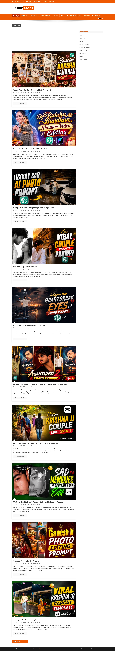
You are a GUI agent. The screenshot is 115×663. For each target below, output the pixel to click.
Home (17, 15)
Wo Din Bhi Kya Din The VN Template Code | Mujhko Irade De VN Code (38, 502)
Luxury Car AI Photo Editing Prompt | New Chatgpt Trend (33, 208)
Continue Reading (20, 103)
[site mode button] (99, 18)
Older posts (17, 641)
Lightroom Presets (71, 15)
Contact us (51, 1)
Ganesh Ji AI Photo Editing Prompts (26, 561)
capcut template (45, 15)
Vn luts (63, 15)
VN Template (55, 15)
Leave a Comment (36, 92)
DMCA (39, 1)
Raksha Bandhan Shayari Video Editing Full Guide (30, 149)
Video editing (86, 15)
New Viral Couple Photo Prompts (25, 267)
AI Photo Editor (25, 15)
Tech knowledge (96, 15)
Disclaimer (45, 1)
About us (35, 1)
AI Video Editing (34, 15)
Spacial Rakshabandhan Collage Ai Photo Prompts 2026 (33, 90)
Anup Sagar (26, 92)
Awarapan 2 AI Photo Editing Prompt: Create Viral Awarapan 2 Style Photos (40, 384)
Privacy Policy (28, 1)
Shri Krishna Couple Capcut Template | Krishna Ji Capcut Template (37, 443)
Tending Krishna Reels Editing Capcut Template (30, 620)
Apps (80, 15)
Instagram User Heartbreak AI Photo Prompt (29, 325)
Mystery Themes (38, 648)
